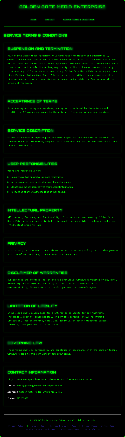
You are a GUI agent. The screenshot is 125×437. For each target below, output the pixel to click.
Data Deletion (92, 429)
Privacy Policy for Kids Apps (98, 426)
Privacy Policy (16, 426)
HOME (33, 20)
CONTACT (50, 20)
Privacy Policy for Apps (63, 426)
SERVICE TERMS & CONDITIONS (79, 20)
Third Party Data (70, 429)
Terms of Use (37, 426)
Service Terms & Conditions (40, 429)
